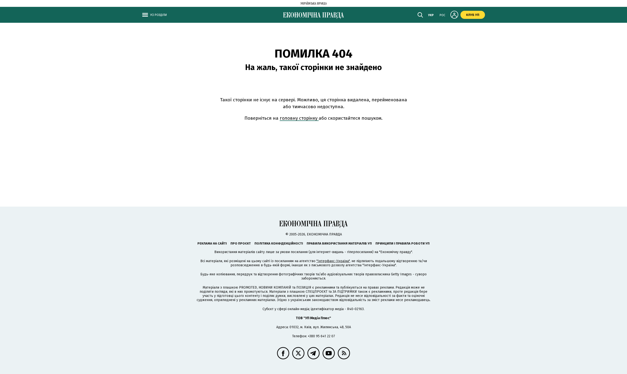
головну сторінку (299, 118)
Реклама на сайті (212, 243)
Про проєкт (240, 243)
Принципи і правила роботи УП (402, 243)
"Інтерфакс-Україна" (333, 261)
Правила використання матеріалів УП (339, 243)
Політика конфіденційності (278, 243)
